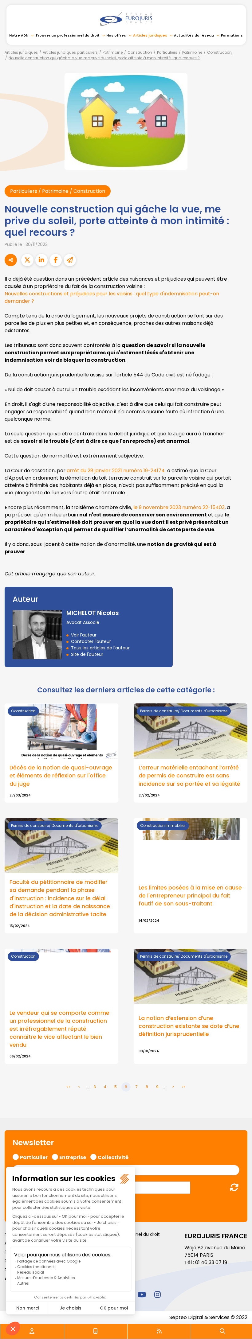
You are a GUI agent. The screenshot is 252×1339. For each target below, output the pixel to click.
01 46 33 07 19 (211, 1262)
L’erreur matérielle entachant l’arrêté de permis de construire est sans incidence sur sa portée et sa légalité (189, 775)
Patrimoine (113, 52)
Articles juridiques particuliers (70, 52)
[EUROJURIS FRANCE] (126, 18)
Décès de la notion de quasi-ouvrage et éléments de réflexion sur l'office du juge (61, 775)
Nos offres (116, 35)
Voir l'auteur (83, 635)
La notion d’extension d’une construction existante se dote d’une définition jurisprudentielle (189, 1026)
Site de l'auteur (87, 654)
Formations (232, 35)
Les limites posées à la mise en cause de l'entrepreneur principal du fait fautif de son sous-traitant (190, 895)
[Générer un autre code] (232, 1187)
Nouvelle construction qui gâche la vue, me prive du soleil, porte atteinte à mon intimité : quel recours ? (104, 57)
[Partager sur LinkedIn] (41, 260)
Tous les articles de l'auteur (100, 648)
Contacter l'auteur (91, 641)
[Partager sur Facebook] (55, 260)
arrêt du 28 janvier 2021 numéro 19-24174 (116, 470)
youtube (141, 1294)
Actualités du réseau (194, 35)
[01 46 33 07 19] (95, 1331)
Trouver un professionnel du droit (67, 35)
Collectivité (113, 1156)
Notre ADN (18, 35)
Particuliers (167, 52)
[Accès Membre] (32, 1331)
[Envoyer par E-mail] (70, 260)
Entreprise (72, 1156)
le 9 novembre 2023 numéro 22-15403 (179, 507)
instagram (157, 1294)
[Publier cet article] (27, 260)
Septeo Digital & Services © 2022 (208, 1317)
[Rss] (159, 1331)
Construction (140, 52)
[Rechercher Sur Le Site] (222, 1331)
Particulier (34, 1156)
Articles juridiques (150, 35)
